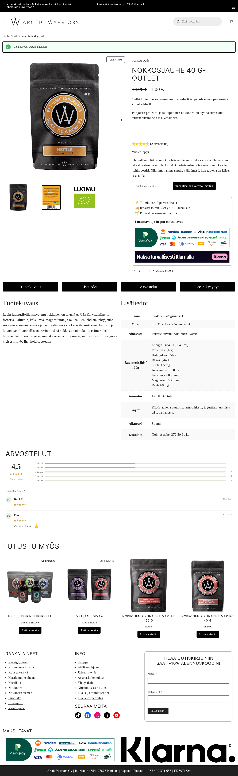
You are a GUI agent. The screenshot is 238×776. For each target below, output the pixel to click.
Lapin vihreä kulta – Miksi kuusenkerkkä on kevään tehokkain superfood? (39, 5)
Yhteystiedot (86, 682)
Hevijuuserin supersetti (30, 616)
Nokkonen (15, 688)
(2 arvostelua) (159, 144)
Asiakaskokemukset (91, 677)
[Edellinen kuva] (7, 120)
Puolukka (14, 698)
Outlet (15, 36)
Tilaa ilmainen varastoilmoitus (194, 186)
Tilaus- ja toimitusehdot (93, 693)
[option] (51, 197)
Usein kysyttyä (207, 287)
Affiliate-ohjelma (89, 667)
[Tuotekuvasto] (64, 117)
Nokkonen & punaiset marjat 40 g (207, 618)
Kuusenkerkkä (18, 672)
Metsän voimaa (89, 616)
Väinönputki (16, 708)
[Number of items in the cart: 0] (231, 21)
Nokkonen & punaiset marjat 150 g (148, 618)
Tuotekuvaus (30, 287)
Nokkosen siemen (20, 693)
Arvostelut (148, 287)
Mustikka (14, 682)
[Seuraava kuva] (121, 120)
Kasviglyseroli (18, 662)
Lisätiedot (89, 287)
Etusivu (6, 36)
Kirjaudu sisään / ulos (92, 688)
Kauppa (83, 662)
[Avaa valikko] (5, 21)
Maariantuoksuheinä (21, 677)
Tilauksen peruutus (90, 698)
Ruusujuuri (15, 703)
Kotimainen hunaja (21, 667)
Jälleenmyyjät (87, 672)
